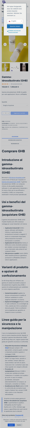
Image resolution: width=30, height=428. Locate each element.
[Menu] (27, 6)
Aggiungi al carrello (19, 113)
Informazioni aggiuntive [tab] (15, 140)
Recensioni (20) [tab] (15, 143)
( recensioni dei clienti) (16, 84)
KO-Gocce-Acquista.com (16, 177)
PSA (7, 348)
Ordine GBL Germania (11, 127)
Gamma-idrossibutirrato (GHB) (11, 182)
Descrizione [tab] (15, 136)
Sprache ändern (15, 26)
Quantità (4, 102)
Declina (19, 425)
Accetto (11, 425)
